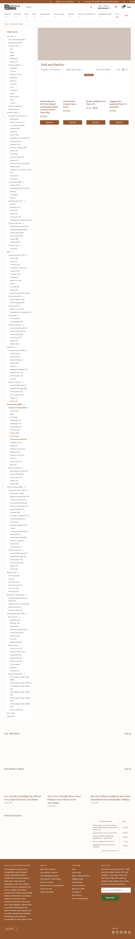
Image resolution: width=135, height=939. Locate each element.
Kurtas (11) (14, 290)
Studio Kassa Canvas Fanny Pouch (69, 104)
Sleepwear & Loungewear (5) (20, 312)
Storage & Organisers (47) (20, 516)
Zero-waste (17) (16, 337)
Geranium (14, 90)
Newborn (13, 667)
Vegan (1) (13, 398)
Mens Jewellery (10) (17, 303)
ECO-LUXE (117, 15)
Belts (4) (13, 465)
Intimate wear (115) (16, 201)
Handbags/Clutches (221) (19, 188)
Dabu (12, 52)
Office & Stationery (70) (19, 506)
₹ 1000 (125, 846)
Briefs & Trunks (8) (17, 309)
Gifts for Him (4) (16, 648)
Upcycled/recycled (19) (18, 328)
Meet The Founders (47, 869)
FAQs (74, 869)
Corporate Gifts (16, 655)
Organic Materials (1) (17, 331)
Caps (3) (13, 366)
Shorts (12, 284)
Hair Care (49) (14, 582)
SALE (126, 15)
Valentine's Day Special (18, 629)
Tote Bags (14, 195)
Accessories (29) (15, 296)
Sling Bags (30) (15, 420)
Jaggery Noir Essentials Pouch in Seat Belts (118, 104)
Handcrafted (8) (16, 392)
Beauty (71, 14)
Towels (12, 528)
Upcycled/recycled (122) (19, 226)
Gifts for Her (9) (16, 658)
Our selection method (49, 872)
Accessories (45, 14)
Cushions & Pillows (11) (18, 500)
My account (103, 8)
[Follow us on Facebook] (113, 932)
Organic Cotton (16, 74)
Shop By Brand (14, 109)
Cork (12, 87)
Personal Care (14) (15, 585)
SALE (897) (11, 716)
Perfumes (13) (14, 591)
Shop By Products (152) (17, 255)
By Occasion (13, 617)
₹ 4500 (125, 833)
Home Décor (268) (17, 493)
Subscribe (110, 898)
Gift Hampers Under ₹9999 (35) (20, 705)
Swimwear (14, 179)
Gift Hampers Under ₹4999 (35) (20, 699)
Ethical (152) (14, 344)
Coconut (13, 84)
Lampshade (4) (16, 547)
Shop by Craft (14, 46)
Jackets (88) (15, 167)
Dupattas (13, 132)
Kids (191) (10, 347)
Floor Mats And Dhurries (18, 503)
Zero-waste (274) (16, 395)
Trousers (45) (15, 274)
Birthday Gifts (15, 623)
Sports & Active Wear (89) (20, 163)
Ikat (11, 49)
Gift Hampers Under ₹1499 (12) (19, 687)
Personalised (13, 645)
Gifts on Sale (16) (16, 710)
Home (6, 24)
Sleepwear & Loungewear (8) (21, 220)
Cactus (13, 71)
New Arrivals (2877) (16, 43)
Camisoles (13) (15, 217)
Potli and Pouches (17, 24)
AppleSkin (13, 68)
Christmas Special (16, 633)
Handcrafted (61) (16, 560)
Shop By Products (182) (17, 350)
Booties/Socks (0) (16, 373)
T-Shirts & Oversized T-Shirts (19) (20, 171)
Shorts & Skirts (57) (17, 157)
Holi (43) (13, 639)
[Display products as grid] (123, 70)
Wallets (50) (14, 433)
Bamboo (13, 81)
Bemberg (13, 78)
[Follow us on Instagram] (121, 932)
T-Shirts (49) (15, 265)
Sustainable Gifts (105, 14)
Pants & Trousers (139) (18, 148)
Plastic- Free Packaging (46, 2)
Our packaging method (49, 876)
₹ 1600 (125, 837)
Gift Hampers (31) (16, 376)
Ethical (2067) (15, 242)
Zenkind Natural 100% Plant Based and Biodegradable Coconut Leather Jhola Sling (49, 107)
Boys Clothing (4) (16, 360)
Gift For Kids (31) (16, 661)
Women (17, 14)
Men (26, 14)
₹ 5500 (125, 827)
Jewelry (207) (15, 185)
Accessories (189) (15, 182)
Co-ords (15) (14, 287)
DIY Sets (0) (14, 522)
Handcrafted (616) (17, 233)
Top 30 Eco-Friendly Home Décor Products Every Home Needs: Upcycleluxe (64, 799)
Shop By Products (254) (17, 490)
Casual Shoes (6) (16, 322)
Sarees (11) (14, 151)
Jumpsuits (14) (15, 141)
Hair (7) (13, 198)
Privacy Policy (77, 882)
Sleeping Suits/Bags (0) (18, 369)
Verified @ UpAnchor (118, 2)
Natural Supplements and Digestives (18, 599)
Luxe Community (46, 882)
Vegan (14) (14, 481)
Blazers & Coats (16, 280)
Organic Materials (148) (18, 230)
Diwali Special (15, 636)
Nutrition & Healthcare (86, 14)
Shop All (7, 14)
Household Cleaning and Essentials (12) (19, 532)
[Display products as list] (127, 70)
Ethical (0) (14, 401)
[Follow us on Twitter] (117, 932)
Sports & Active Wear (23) (19, 293)
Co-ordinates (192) (17, 125)
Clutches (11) (15, 430)
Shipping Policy (77, 879)
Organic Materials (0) (18, 556)
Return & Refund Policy (81, 876)
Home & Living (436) (15, 487)
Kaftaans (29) (15, 144)
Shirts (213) (14, 258)
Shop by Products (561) (18, 408)
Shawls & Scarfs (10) (17, 449)
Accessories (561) (14, 404)
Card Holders (15, 436)
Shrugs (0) (14, 160)
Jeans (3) (13, 261)
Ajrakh (12, 55)
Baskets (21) (14, 544)
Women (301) (12, 112)
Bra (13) (13, 204)
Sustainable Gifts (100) (16, 613)
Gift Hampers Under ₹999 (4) (21, 683)
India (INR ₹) (9, 929)
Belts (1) (13, 191)
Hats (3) (13, 379)
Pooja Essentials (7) (17, 509)
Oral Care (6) (13, 588)
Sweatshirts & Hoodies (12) (20, 138)
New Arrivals (14, 119)
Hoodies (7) (14, 277)
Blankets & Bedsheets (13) (19, 497)
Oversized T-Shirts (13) (18, 268)
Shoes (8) (13, 249)
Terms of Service (78, 885)
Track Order (76, 872)
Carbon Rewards (46, 892)
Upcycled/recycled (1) (18, 385)
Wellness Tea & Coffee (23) (19, 604)
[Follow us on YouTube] (129, 932)
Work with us (77, 895)
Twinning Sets (15, 354)
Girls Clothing (15, 357)
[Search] (91, 7)
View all (127, 734)
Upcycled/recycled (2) (18, 553)
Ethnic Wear (14, 135)
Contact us (76, 892)
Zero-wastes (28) (16, 563)
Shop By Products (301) (17, 116)
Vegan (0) (14, 566)
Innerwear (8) (14, 306)
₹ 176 (126, 841)
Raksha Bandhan (16, 642)
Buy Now (49, 122)
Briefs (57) (14, 210)
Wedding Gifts (15, 620)
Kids (34, 14)
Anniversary (14, 626)
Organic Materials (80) (18, 388)
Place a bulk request (80, 898)
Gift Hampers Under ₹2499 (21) (20, 693)
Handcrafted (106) (17, 474)
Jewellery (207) (16, 443)
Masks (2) (13, 446)
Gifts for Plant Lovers (17, 652)
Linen (12, 100)
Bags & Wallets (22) (17, 299)
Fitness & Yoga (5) (17, 455)
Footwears (13, 315)
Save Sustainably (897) (17, 40)
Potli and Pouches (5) (18, 439)
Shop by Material (15, 65)
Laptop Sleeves (15, 427)
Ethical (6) (14, 569)
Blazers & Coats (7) (17, 122)
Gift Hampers (15, 664)
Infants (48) (14, 363)
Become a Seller (78, 889)
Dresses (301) (15, 129)
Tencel (12, 103)
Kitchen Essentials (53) (18, 537)
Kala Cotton (14, 97)
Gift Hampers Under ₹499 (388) (19, 678)
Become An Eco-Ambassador (51, 885)
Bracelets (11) (15, 452)
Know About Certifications (50, 879)
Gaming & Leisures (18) (18, 525)
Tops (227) (14, 176)
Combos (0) (14, 671)
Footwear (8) (14, 245)
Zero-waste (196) (16, 236)
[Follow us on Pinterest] (125, 932)
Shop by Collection (15, 106)
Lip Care (11, 579)
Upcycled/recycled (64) (19, 471)
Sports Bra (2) (15, 207)
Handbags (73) (15, 424)
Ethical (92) (14, 484)
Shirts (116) (14, 154)
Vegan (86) (14, 239)
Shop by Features (15, 223)
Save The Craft (46, 889)
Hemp (12, 93)
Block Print (14, 62)
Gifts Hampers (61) (16, 674)
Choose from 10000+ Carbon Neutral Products (82, 2)
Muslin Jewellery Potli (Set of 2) (95, 102)
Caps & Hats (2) (16, 462)
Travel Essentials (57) (18, 519)
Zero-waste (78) (16, 477)
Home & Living (58, 14)
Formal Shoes (15, 318)
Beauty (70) (12, 572)
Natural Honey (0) (15, 607)
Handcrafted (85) (16, 334)
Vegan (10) (14, 341)
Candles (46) (15, 512)
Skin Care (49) (14, 576)
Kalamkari (13, 59)
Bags (12, 414)
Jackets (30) (15, 271)
